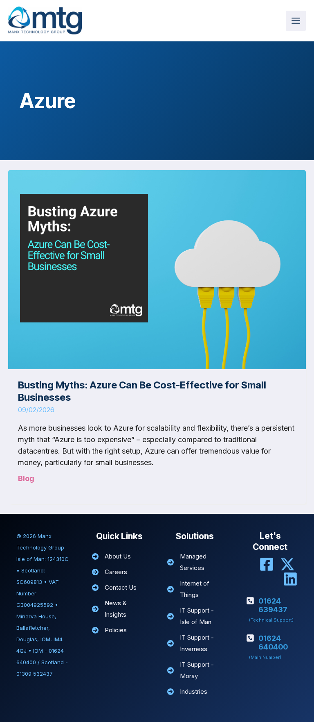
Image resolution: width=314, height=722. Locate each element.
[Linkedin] (290, 579)
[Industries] (187, 691)
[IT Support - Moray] (194, 670)
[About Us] (111, 556)
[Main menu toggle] (296, 21)
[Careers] (109, 572)
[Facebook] (266, 564)
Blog (26, 478)
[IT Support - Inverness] (194, 643)
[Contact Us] (114, 587)
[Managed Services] (194, 562)
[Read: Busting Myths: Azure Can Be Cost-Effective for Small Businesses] (157, 269)
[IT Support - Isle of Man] (194, 616)
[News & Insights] (119, 608)
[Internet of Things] (194, 589)
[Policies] (109, 630)
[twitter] (287, 564)
